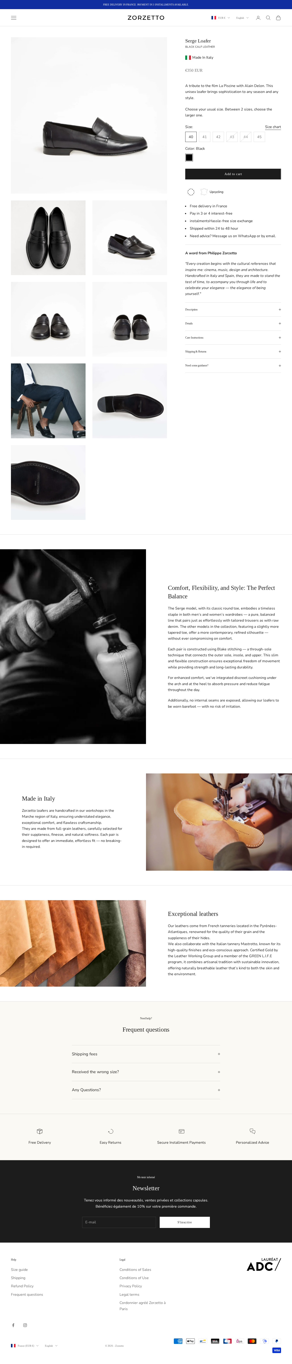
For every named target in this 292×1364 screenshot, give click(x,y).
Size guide (19, 1269)
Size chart (273, 126)
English (240, 17)
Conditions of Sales (135, 1269)
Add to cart (233, 174)
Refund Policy (22, 1286)
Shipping (18, 1277)
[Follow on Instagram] (25, 1325)
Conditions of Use (134, 1277)
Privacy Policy (131, 1286)
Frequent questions (27, 1294)
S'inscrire (184, 1222)
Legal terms (129, 1294)
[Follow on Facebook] (13, 1325)
